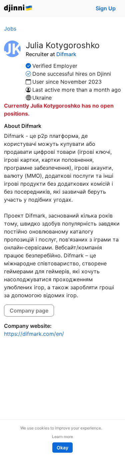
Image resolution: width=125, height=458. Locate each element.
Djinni (18, 8)
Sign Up (106, 8)
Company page (29, 310)
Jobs (10, 28)
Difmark (66, 54)
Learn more (62, 436)
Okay (62, 447)
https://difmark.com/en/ (34, 333)
